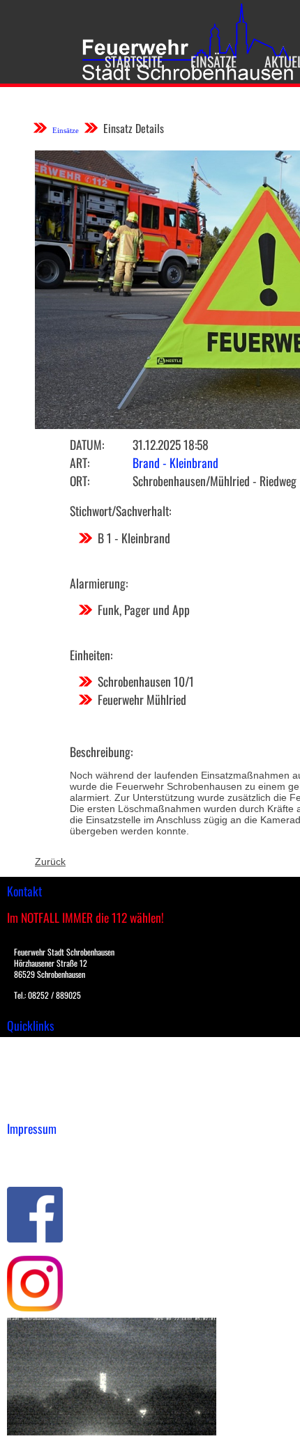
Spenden (26, 1105)
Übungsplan (34, 1076)
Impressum (32, 1150)
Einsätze (213, 61)
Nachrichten (34, 1091)
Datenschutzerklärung (56, 1164)
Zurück (50, 861)
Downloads (30, 1061)
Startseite (134, 61)
